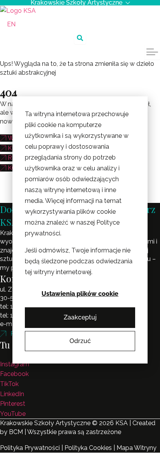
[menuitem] (11, 24)
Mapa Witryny (137, 447)
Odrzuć (80, 341)
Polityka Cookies (88, 447)
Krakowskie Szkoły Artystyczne (76, 2)
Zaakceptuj (80, 317)
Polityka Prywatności (30, 447)
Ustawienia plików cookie (80, 293)
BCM (16, 432)
